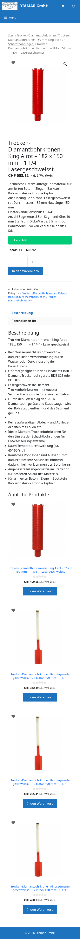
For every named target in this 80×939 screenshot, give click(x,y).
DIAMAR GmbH (34, 5)
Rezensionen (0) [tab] (23, 321)
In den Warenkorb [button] (40, 591)
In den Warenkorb (25, 271)
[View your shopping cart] (63, 6)
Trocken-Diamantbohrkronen (36, 35)
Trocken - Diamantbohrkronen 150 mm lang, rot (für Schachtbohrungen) (39, 39)
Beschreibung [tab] (22, 313)
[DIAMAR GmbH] (9, 6)
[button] (65, 64)
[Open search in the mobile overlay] (74, 5)
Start (11, 35)
